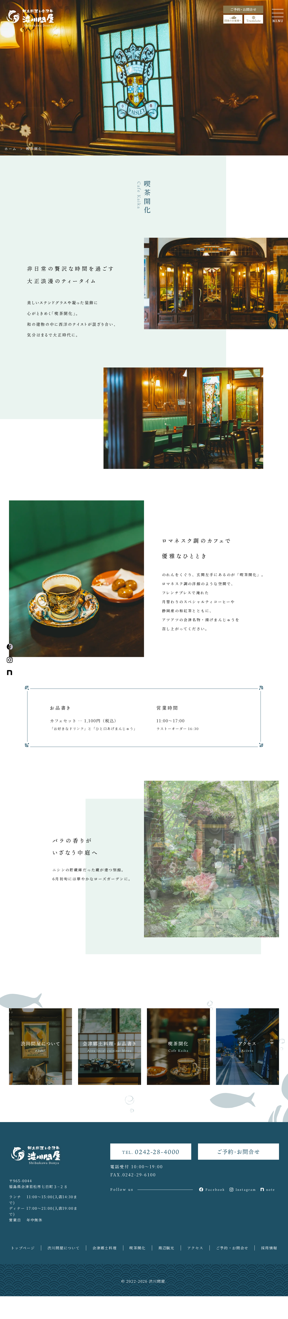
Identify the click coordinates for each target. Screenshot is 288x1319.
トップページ (23, 1248)
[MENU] (278, 13)
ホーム (10, 148)
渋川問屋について (63, 1248)
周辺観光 (166, 1248)
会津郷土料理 (104, 1248)
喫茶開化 (137, 1248)
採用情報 (269, 1248)
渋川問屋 (157, 1281)
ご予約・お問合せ (238, 1152)
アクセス (195, 1248)
